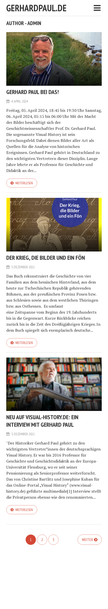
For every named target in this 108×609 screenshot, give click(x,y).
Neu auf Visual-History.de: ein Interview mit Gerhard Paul (42, 420)
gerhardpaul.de (36, 8)
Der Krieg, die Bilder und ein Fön (45, 258)
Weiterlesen (24, 183)
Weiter (87, 539)
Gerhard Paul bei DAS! (32, 92)
